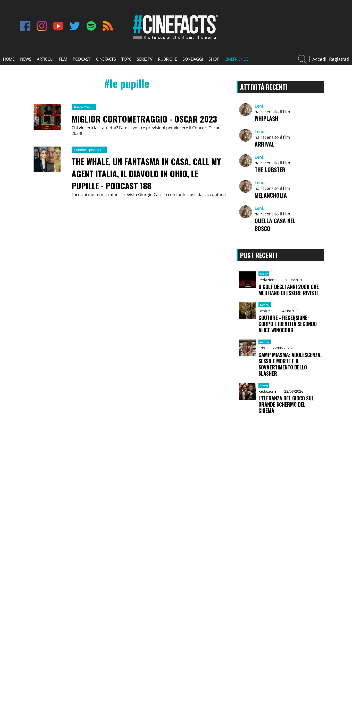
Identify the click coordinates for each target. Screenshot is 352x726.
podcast (81, 59)
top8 (126, 59)
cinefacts (106, 59)
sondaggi (192, 59)
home (8, 59)
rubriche (167, 59)
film (63, 59)
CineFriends (236, 59)
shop (213, 59)
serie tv (144, 59)
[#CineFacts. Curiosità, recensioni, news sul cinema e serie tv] (174, 39)
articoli (45, 59)
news (25, 59)
